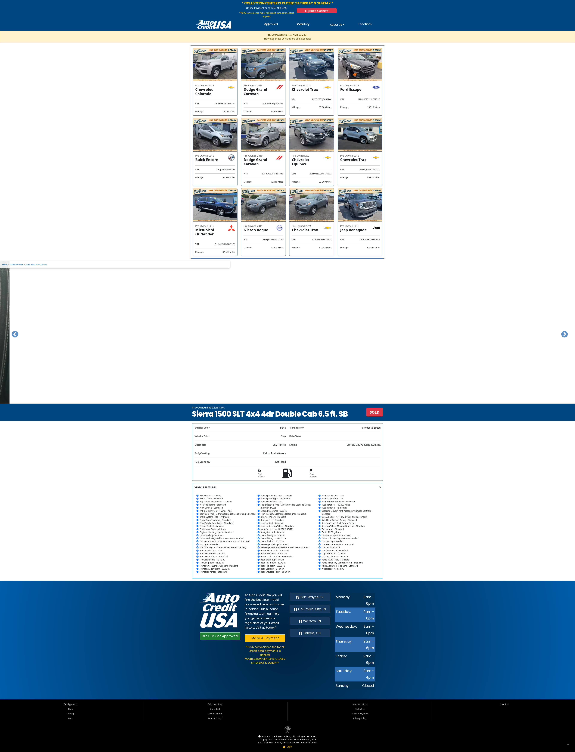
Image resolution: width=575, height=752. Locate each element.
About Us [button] (336, 25)
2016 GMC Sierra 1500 (35, 264)
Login (288, 746)
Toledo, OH (311, 633)
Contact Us (360, 709)
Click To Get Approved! (220, 636)
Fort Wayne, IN (311, 597)
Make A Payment (265, 638)
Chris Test (215, 709)
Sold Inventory (16, 264)
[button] (287, 530)
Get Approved (271, 24)
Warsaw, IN (311, 621)
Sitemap (70, 713)
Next (562, 332)
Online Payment (255, 8)
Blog (70, 709)
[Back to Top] (568, 745)
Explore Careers (317, 11)
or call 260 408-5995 (275, 8)
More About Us (360, 704)
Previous (12, 332)
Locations (365, 24)
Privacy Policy (360, 718)
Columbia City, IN (311, 609)
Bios (70, 718)
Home (4, 264)
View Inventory (303, 24)
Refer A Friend (215, 718)
